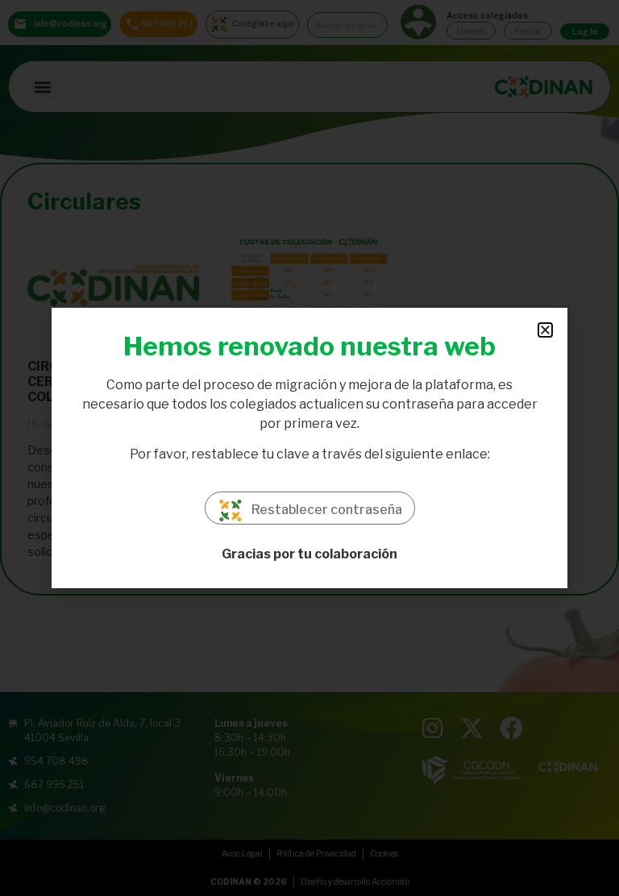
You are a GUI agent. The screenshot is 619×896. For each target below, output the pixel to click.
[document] (309, 448)
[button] (545, 330)
